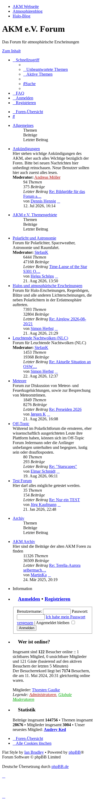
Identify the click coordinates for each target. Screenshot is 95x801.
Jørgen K (38, 414)
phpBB (75, 752)
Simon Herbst (42, 328)
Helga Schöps (42, 276)
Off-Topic (21, 423)
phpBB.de (60, 766)
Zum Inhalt (11, 51)
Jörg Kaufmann (43, 504)
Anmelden (29, 599)
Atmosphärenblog (27, 11)
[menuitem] (45, 69)
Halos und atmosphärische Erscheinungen (47, 285)
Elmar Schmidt (43, 471)
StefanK (41, 252)
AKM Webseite (26, 6)
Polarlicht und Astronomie (34, 238)
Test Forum (22, 480)
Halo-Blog (21, 16)
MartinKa (39, 575)
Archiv (18, 518)
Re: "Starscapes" (63, 466)
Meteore (19, 381)
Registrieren (57, 599)
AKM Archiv (24, 541)
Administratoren (42, 694)
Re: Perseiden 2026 (65, 409)
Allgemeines (23, 125)
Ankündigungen (26, 148)
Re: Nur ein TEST (64, 500)
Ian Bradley (34, 752)
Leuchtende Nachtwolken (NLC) (40, 338)
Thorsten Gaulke (46, 690)
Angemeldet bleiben (53, 622)
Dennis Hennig (43, 201)
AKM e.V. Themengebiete (35, 215)
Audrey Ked (55, 729)
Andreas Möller (47, 177)
